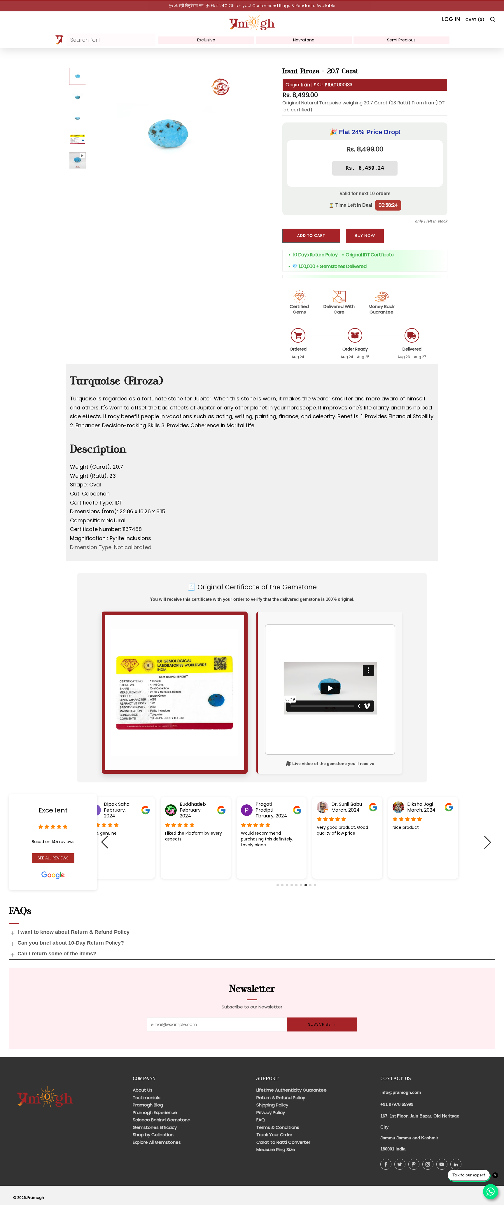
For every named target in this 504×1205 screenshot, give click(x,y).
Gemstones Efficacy (155, 1127)
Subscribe (319, 1024)
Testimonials (146, 1097)
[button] (277, 885)
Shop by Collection (153, 1135)
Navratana (303, 40)
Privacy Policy (270, 1112)
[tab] (77, 76)
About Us (143, 1090)
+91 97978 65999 (396, 1104)
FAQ (260, 1120)
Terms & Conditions (277, 1127)
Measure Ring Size (275, 1149)
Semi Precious (401, 40)
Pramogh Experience (155, 1112)
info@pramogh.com (400, 1092)
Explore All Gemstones (157, 1142)
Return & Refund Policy (280, 1097)
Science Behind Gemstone (161, 1120)
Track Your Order (274, 1135)
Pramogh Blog (148, 1105)
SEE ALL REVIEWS (53, 858)
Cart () (475, 19)
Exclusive (206, 40)
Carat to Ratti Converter (283, 1142)
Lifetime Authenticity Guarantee (291, 1090)
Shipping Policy (272, 1105)
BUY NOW (365, 235)
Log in (451, 19)
